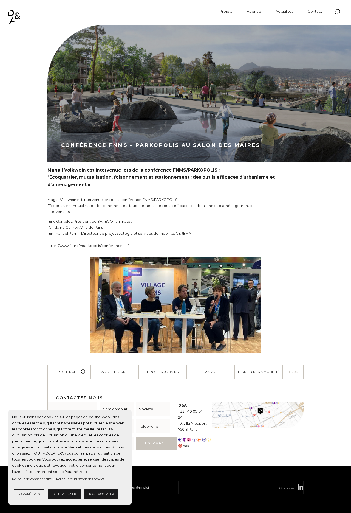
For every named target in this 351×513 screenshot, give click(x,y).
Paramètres (29, 494)
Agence (254, 11)
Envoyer (154, 443)
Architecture (114, 372)
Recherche (68, 372)
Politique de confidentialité (32, 479)
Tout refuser (64, 494)
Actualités (284, 11)
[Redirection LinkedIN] (300, 488)
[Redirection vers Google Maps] (258, 415)
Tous (293, 372)
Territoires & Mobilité (258, 372)
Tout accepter (101, 494)
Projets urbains (163, 372)
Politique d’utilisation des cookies (80, 479)
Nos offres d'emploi (134, 487)
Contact (315, 11)
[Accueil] (14, 16)
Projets (226, 11)
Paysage (211, 372)
